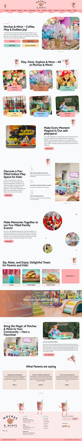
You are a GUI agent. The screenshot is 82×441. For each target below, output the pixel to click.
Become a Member (30, 45)
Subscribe (75, 418)
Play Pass (20, 10)
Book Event (12, 45)
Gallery (75, 10)
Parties (7, 10)
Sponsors (62, 10)
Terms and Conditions (68, 439)
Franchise (56, 10)
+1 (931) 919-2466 (26, 422)
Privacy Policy (76, 439)
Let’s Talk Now (49, 354)
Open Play (13, 10)
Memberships (32, 10)
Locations (69, 10)
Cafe (38, 10)
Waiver (50, 10)
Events (25, 10)
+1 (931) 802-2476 (26, 429)
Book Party (30, 41)
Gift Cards (44, 10)
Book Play (12, 41)
